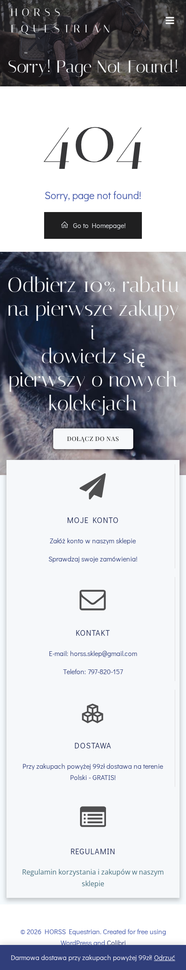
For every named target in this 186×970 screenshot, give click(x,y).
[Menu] (170, 20)
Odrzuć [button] (164, 957)
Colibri (116, 942)
